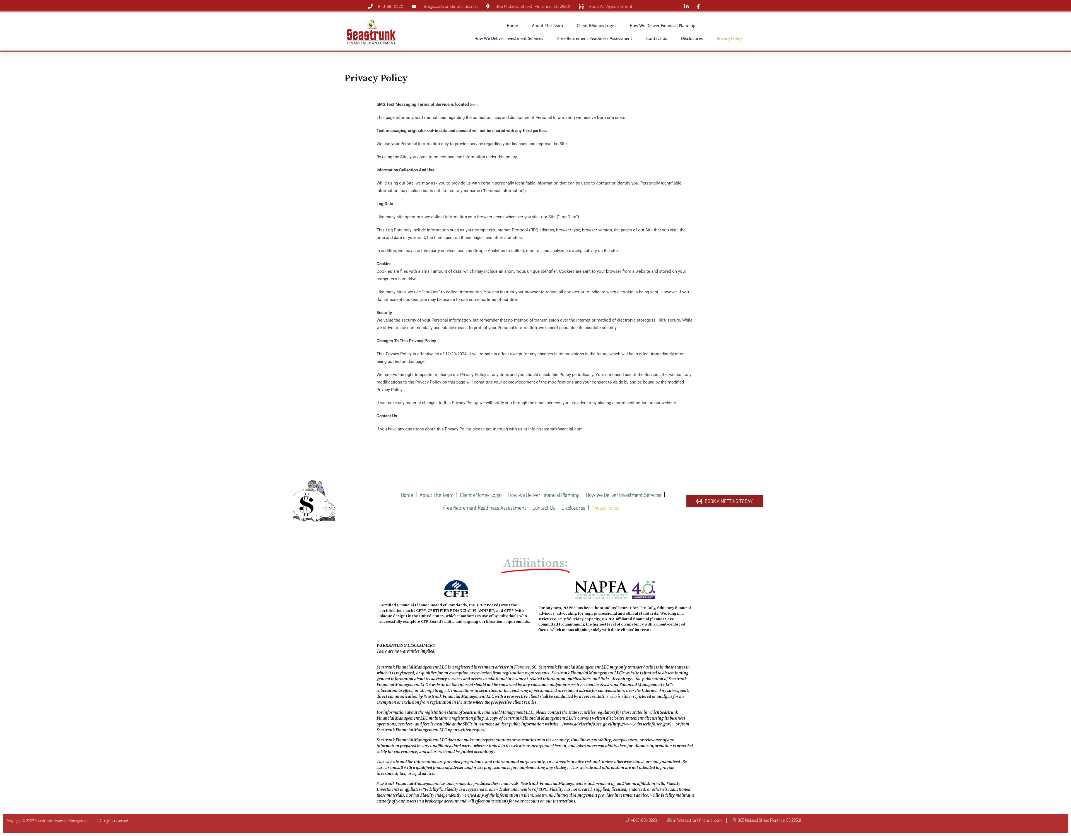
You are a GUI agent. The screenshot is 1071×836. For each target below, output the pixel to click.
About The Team (547, 26)
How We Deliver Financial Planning (663, 26)
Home (512, 26)
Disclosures (692, 38)
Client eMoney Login (596, 26)
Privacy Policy (729, 38)
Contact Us (656, 38)
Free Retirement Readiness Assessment (594, 38)
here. (474, 104)
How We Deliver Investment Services (508, 38)
